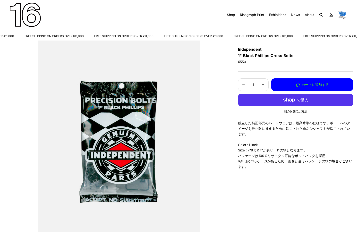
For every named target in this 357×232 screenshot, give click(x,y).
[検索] (321, 14)
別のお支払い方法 (295, 111)
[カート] (342, 14)
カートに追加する (315, 85)
